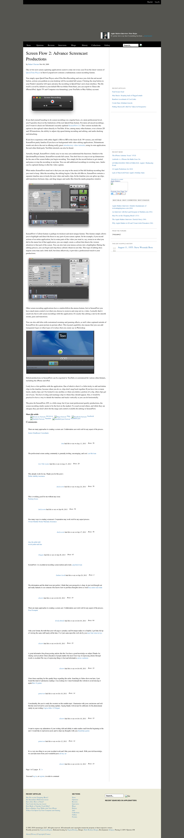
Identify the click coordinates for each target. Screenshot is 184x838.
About (28, 834)
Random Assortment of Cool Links (124, 99)
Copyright (41, 834)
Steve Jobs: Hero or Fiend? (35, 802)
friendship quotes (84, 731)
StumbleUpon (75, 418)
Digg (68, 416)
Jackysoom (60, 486)
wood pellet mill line (35, 544)
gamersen (41, 693)
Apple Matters (115, 181)
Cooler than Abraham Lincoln (122, 103)
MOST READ (117, 200)
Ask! (73, 810)
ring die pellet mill (34, 542)
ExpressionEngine (46, 830)
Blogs (73, 45)
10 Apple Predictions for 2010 (122, 169)
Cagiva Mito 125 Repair (51, 708)
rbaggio (41, 555)
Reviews (51, 45)
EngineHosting (72, 830)
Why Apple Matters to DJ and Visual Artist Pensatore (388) (132, 223)
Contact (47, 834)
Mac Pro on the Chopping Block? (37, 797)
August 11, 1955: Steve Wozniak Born (135, 247)
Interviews (62, 45)
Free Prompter (33, 610)
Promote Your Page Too (119, 191)
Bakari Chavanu (33, 64)
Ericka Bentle (59, 620)
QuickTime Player (33, 72)
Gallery (107, 45)
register (42, 776)
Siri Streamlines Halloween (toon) (37, 799)
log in (35, 776)
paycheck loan (77, 565)
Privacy (33, 834)
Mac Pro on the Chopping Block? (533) (125, 215)
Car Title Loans (43, 464)
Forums (74, 817)
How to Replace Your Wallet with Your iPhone (41, 808)
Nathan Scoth (60, 575)
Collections (95, 45)
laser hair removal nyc (94, 633)
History (85, 45)
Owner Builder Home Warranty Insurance (42, 521)
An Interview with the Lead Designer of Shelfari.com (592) (132, 212)
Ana (62, 443)
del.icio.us (49, 416)
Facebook (90, 416)
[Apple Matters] (59, 36)
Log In (157, 2)
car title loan (92, 453)
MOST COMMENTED (129, 200)
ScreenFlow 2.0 (75, 125)
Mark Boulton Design (91, 830)
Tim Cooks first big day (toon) (36, 804)
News (29, 45)
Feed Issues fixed (118, 91)
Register (150, 2)
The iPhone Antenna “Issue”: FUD (124, 155)
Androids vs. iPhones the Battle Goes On (126, 159)
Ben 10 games (37, 683)
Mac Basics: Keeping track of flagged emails (127, 95)
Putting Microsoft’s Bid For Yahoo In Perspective (129, 106)
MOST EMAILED (143, 200)
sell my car (62, 753)
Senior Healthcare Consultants (38, 433)
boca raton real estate (95, 587)
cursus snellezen (82, 658)
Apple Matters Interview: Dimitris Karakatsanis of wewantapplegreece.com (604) (129, 207)
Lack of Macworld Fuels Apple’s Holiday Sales (128, 172)
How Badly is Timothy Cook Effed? (38, 806)
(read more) (148, 36)
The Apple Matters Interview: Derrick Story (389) (129, 219)
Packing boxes (33, 499)
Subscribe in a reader (117, 179)
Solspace (112, 830)
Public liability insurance (36, 476)
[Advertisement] (92, 19)
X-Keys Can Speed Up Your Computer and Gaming (43, 810)
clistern (40, 598)
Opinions (40, 45)
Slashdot (48, 418)
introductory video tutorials (74, 145)
